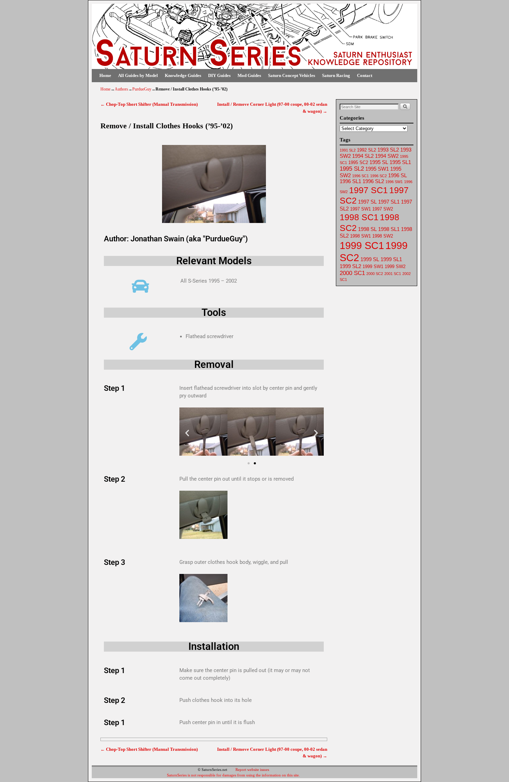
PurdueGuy (141, 89)
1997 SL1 (389, 202)
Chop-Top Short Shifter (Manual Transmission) (149, 104)
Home (105, 75)
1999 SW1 (373, 266)
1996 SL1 (350, 181)
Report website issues (252, 769)
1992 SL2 (366, 150)
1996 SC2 (378, 176)
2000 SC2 (374, 274)
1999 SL (369, 259)
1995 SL (378, 162)
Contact (364, 75)
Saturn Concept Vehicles (291, 75)
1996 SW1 (394, 182)
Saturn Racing (336, 75)
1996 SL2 (373, 181)
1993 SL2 (388, 150)
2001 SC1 (392, 274)
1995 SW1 (377, 169)
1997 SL (367, 202)
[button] (187, 433)
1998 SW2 (382, 236)
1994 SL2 (363, 156)
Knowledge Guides (183, 75)
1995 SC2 (358, 162)
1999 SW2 (395, 266)
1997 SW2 (382, 209)
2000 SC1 (352, 273)
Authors (121, 89)
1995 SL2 (352, 168)
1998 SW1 (360, 236)
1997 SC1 (368, 190)
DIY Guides (219, 75)
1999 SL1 (391, 259)
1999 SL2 (350, 266)
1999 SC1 (362, 245)
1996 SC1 (360, 176)
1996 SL (397, 175)
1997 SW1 (360, 209)
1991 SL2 (348, 150)
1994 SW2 (387, 156)
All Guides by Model (138, 75)
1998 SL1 (389, 229)
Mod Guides (249, 75)
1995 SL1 (400, 162)
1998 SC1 (359, 217)
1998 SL (367, 229)
